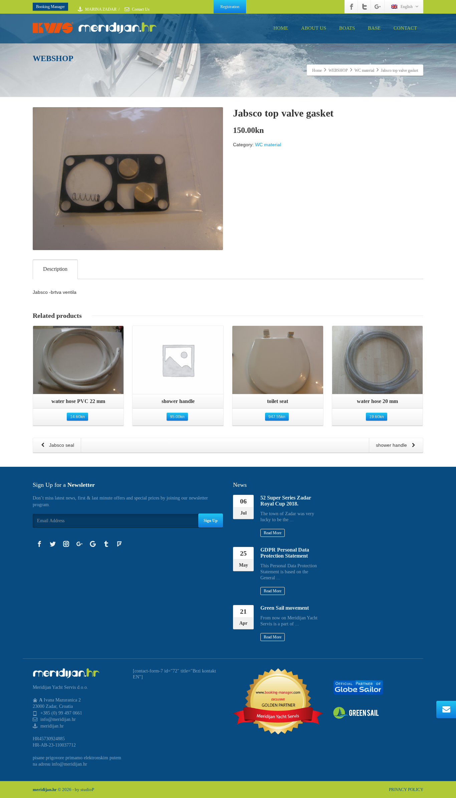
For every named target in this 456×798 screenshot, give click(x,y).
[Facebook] (351, 6)
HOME (280, 28)
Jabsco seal (61, 445)
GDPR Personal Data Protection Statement (284, 553)
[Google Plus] (377, 6)
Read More (272, 533)
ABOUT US (313, 28)
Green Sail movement (284, 608)
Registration (229, 6)
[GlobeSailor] (358, 686)
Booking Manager (50, 6)
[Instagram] (66, 544)
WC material (268, 144)
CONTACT (405, 28)
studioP (87, 789)
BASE (374, 28)
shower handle (392, 445)
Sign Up (211, 520)
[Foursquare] (119, 544)
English (407, 6)
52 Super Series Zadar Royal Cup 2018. (285, 501)
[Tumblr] (106, 544)
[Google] (92, 544)
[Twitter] (364, 6)
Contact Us (140, 9)
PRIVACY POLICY (406, 789)
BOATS (347, 28)
